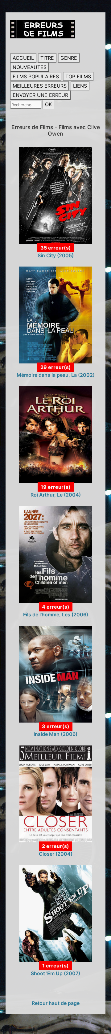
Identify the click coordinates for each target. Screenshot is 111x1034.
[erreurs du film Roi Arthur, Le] (55, 434)
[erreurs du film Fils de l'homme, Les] (55, 554)
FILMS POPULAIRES (36, 76)
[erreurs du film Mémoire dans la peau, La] (55, 314)
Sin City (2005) (56, 255)
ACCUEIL (23, 58)
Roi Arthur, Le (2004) (56, 495)
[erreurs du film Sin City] (55, 195)
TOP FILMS (78, 76)
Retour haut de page (56, 1003)
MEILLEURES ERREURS (40, 86)
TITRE (47, 58)
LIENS (80, 86)
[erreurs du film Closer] (55, 793)
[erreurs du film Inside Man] (55, 674)
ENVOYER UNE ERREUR (40, 95)
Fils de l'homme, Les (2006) (55, 614)
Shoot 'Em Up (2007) (55, 973)
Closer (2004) (55, 854)
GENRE (68, 58)
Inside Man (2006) (55, 734)
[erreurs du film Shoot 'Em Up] (55, 913)
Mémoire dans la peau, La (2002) (56, 375)
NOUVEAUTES (30, 67)
